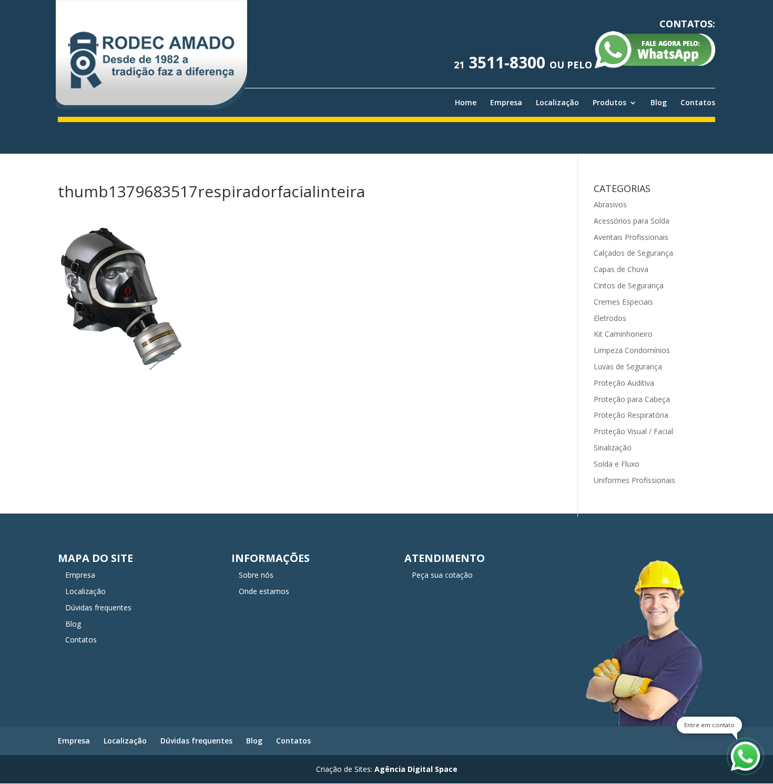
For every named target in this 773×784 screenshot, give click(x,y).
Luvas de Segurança (628, 366)
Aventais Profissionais (631, 237)
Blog (658, 102)
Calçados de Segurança (633, 253)
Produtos (609, 102)
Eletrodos (610, 318)
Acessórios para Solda (631, 221)
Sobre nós (256, 575)
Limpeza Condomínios (632, 350)
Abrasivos (610, 204)
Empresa (506, 102)
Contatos (697, 102)
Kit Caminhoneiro (623, 334)
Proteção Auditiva (624, 383)
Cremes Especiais (623, 302)
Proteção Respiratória (631, 415)
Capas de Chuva (621, 269)
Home (465, 102)
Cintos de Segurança (629, 285)
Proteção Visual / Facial (633, 431)
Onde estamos (264, 591)
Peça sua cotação (442, 575)
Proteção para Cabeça (632, 399)
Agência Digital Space (415, 769)
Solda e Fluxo (616, 464)
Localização (557, 102)
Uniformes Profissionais (634, 480)
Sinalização (613, 448)
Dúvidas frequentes (98, 607)
